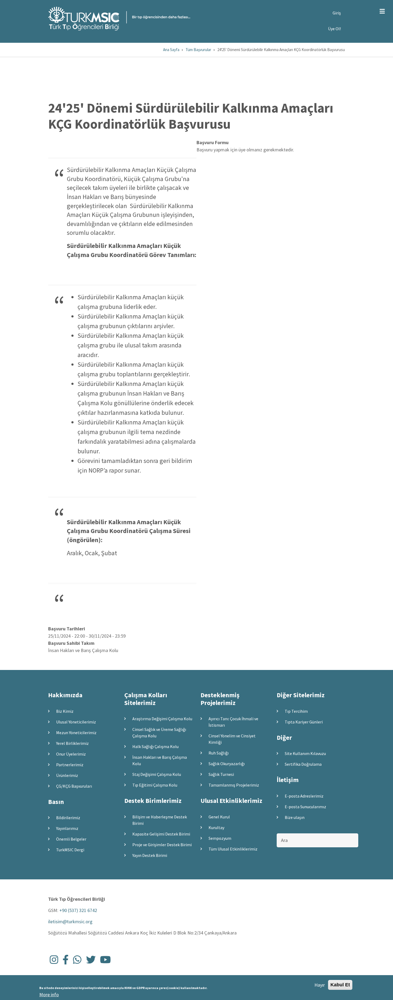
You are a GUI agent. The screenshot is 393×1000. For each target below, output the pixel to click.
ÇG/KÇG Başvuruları (74, 786)
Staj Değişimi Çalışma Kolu (156, 774)
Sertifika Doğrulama (303, 764)
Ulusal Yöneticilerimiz (76, 722)
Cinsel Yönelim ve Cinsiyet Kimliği (232, 739)
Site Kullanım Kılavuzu (305, 753)
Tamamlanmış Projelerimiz (234, 785)
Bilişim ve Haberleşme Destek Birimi (159, 820)
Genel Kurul (219, 816)
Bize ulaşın (295, 817)
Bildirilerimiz (68, 817)
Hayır (319, 985)
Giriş (337, 13)
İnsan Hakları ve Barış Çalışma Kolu (159, 760)
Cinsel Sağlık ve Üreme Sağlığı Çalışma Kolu (159, 732)
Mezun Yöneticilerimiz (76, 732)
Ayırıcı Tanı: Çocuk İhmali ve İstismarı (233, 722)
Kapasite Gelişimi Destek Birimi (161, 834)
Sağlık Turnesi (221, 774)
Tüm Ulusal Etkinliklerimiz (233, 849)
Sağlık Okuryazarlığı (227, 763)
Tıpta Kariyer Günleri (304, 722)
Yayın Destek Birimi (149, 855)
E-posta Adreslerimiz (304, 796)
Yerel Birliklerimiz (72, 743)
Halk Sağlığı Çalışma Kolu (155, 746)
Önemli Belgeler (71, 839)
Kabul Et (340, 984)
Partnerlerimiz (69, 764)
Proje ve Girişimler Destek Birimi (162, 844)
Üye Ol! (334, 28)
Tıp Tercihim (296, 711)
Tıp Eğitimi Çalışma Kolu (154, 785)
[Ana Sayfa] (119, 18)
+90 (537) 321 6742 (78, 910)
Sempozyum (220, 838)
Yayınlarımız (67, 828)
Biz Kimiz (65, 711)
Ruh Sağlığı (219, 753)
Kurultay (216, 827)
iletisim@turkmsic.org (70, 921)
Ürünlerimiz (67, 775)
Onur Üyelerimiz (71, 754)
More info (49, 994)
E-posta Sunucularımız (305, 806)
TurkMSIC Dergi (70, 849)
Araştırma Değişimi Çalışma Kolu (162, 718)
